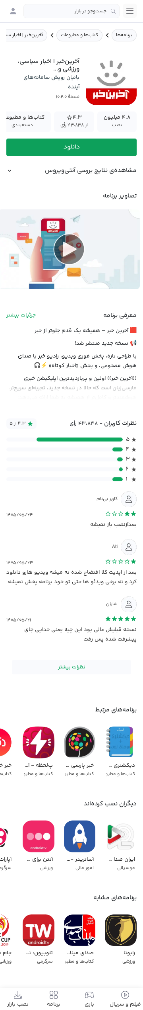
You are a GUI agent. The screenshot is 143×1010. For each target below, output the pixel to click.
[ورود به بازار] (13, 11)
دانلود (72, 147)
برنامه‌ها (124, 35)
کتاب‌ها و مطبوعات (79, 35)
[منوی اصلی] (130, 11)
